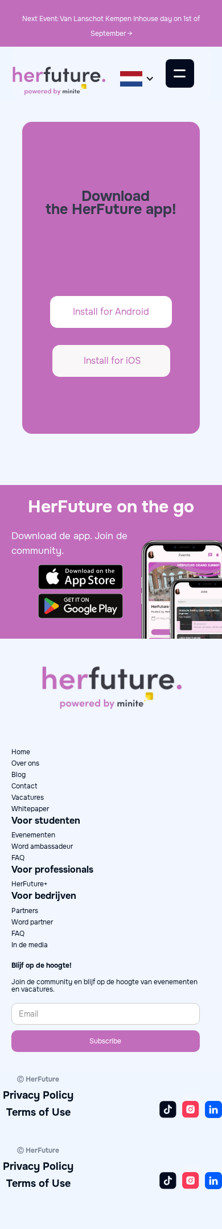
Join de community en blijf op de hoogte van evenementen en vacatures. (104, 986)
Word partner (32, 922)
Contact (24, 786)
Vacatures (27, 797)
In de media (29, 945)
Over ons (25, 763)
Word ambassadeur (42, 846)
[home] (58, 78)
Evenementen (33, 835)
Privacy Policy (38, 1095)
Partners (24, 910)
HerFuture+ (29, 884)
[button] (137, 78)
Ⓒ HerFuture (38, 1079)
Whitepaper (30, 808)
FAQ (17, 857)
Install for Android (111, 312)
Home (20, 752)
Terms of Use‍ (38, 1112)
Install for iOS (112, 361)
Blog (18, 774)
